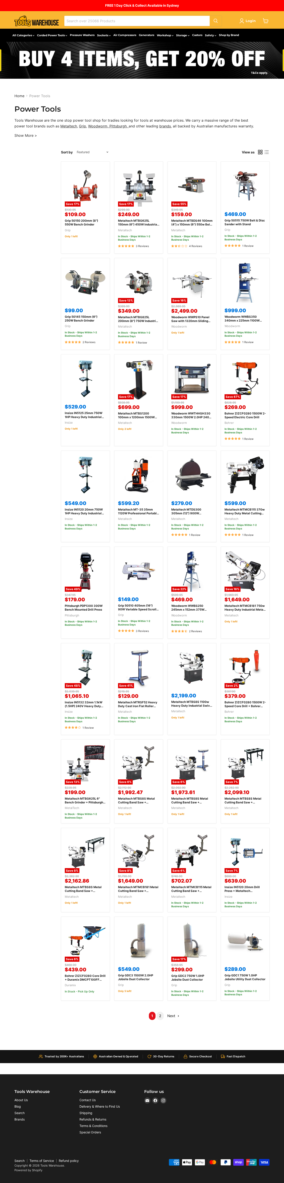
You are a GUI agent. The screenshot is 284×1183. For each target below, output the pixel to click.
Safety (210, 35)
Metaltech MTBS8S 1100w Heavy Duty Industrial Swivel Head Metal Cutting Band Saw (192, 707)
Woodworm (179, 326)
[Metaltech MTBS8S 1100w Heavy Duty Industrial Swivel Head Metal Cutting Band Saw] (192, 667)
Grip (82, 126)
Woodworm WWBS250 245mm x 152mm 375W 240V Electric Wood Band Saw (189, 611)
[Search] (216, 21)
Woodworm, (98, 126)
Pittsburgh (118, 126)
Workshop (164, 35)
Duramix (70, 985)
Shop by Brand (229, 35)
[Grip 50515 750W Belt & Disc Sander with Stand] (245, 186)
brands (165, 126)
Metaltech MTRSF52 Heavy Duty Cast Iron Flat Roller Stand (137, 706)
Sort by (67, 152)
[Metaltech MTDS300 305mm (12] (192, 475)
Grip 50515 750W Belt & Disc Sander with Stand (245, 222)
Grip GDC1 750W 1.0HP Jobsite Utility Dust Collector (245, 977)
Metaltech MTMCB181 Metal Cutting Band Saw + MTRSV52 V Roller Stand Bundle (138, 892)
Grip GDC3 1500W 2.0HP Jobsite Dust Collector (135, 977)
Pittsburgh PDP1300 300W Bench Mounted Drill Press (84, 607)
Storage (182, 35)
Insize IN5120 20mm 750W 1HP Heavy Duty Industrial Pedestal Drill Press (84, 513)
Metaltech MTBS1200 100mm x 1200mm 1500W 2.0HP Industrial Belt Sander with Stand (138, 419)
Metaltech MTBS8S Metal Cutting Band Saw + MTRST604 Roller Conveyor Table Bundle (245, 804)
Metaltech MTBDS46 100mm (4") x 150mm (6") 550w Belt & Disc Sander (192, 224)
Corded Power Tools (51, 35)
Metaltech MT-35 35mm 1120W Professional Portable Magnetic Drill (138, 513)
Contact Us (87, 1100)
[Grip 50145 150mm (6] (85, 282)
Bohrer (229, 423)
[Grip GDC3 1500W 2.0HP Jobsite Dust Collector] (138, 941)
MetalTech (72, 808)
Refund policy (69, 1161)
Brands (19, 1119)
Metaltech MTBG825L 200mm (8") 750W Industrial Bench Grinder (138, 320)
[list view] (266, 152)
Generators (146, 35)
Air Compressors (124, 35)
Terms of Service (42, 1161)
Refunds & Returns (92, 1119)
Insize (69, 422)
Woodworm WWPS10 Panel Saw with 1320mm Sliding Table (190, 320)
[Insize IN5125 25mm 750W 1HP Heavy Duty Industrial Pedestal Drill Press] (85, 378)
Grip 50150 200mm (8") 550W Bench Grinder (81, 222)
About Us (21, 1100)
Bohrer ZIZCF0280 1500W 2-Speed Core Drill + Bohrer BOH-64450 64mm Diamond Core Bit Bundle (245, 707)
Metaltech (68, 126)
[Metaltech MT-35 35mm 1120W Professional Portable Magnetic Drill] (138, 475)
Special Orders (90, 1132)
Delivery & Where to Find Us (99, 1106)
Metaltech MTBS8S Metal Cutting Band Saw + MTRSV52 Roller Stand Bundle (136, 804)
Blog (17, 1106)
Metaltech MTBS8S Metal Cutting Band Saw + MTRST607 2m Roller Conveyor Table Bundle (83, 892)
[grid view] (260, 152)
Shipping (85, 1113)
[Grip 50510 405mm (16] (138, 571)
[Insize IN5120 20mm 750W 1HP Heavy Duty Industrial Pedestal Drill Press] (85, 475)
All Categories (22, 35)
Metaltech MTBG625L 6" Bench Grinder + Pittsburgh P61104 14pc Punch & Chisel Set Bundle (85, 804)
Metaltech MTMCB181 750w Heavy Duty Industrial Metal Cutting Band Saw (245, 609)
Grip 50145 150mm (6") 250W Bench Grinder (81, 318)
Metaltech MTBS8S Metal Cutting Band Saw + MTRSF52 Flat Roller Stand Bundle (190, 804)
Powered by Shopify (28, 1170)
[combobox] (137, 21)
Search (19, 1113)
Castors (197, 35)
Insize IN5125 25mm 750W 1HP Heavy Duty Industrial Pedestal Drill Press (83, 416)
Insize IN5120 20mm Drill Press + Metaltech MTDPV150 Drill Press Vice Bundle (243, 892)
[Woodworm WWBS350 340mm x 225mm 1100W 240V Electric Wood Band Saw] (245, 282)
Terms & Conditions (93, 1126)
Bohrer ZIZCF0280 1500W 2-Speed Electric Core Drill (245, 415)
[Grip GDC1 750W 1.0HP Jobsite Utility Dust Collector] (245, 941)
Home (19, 96)
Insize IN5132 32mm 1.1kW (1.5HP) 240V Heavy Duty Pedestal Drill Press (83, 706)
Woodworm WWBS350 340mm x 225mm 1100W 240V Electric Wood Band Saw (243, 322)
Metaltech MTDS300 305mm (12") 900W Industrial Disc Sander (187, 513)
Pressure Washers (82, 35)
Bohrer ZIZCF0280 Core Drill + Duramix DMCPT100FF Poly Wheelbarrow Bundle (85, 979)
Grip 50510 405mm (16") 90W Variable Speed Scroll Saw (137, 609)
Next (171, 1016)
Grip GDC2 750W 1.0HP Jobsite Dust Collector (187, 977)
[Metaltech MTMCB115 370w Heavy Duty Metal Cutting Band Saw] (245, 475)
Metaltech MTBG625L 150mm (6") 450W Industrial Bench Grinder (138, 224)
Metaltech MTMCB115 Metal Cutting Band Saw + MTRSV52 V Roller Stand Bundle (191, 892)
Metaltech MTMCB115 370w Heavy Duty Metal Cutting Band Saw (245, 513)
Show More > (25, 135)
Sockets (103, 35)
